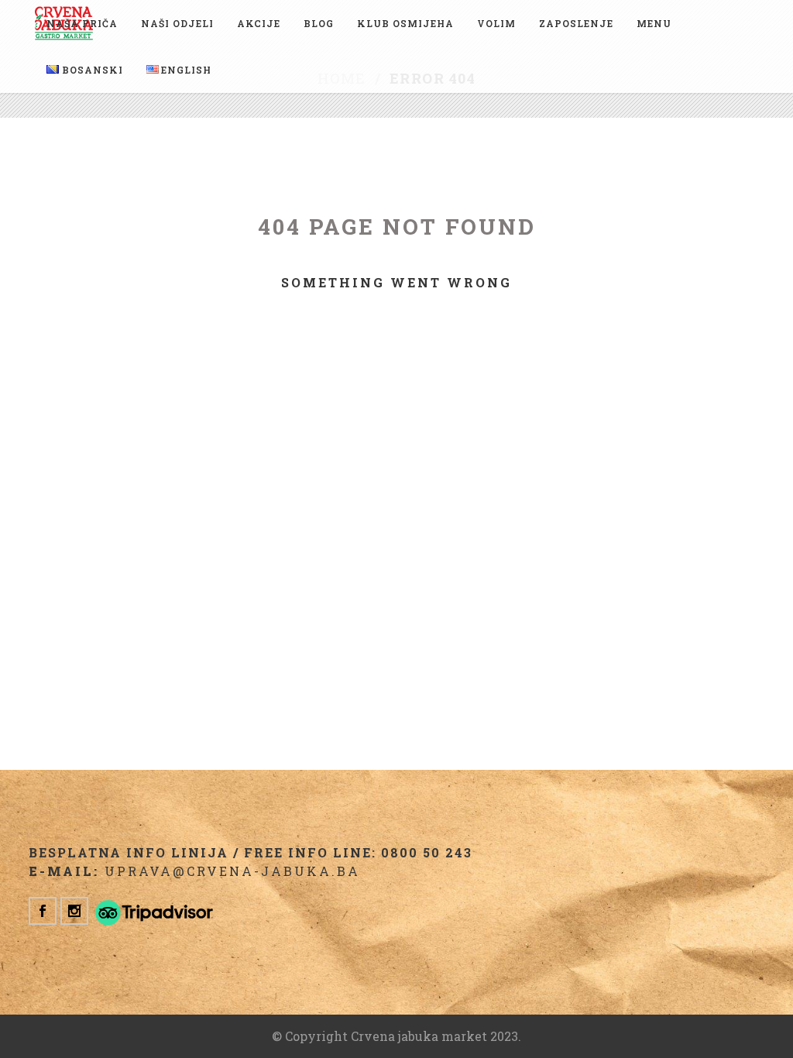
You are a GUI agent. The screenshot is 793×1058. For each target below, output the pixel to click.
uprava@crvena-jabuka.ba (232, 871)
